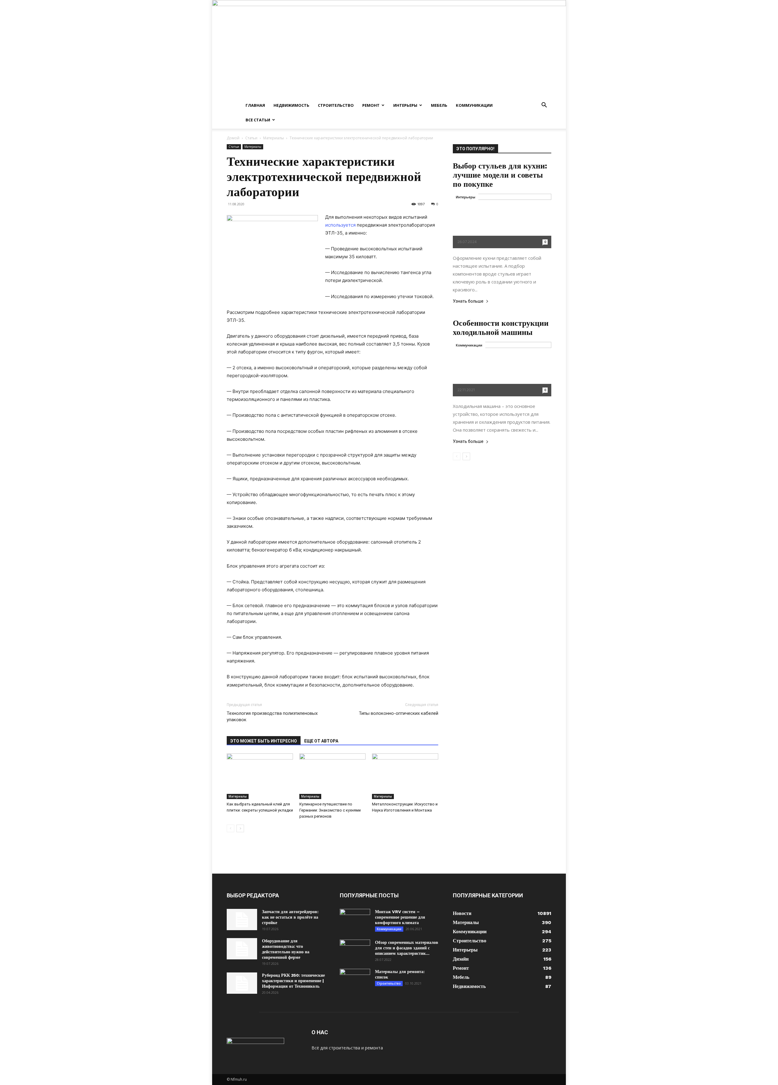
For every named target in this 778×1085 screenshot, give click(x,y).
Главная (255, 105)
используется (340, 225)
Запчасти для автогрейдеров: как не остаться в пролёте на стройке (290, 917)
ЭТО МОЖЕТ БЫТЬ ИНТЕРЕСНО (263, 741)
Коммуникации (474, 105)
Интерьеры (405, 105)
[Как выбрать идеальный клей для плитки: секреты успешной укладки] (260, 776)
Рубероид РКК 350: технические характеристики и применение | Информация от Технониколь (293, 981)
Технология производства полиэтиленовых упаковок (272, 716)
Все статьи (258, 120)
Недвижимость (291, 105)
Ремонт (371, 105)
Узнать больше (468, 301)
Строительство (336, 105)
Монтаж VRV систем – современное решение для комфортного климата (400, 917)
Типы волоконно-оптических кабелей (398, 713)
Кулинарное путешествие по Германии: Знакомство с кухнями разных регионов (330, 810)
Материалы (273, 138)
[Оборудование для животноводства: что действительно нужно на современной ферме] (242, 948)
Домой (233, 138)
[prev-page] (230, 828)
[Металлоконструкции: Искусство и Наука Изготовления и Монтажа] (405, 776)
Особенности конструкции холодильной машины (501, 327)
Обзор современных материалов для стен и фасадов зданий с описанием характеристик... (406, 948)
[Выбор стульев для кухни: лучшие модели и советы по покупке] (502, 221)
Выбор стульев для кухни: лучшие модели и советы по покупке (500, 175)
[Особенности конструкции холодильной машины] (502, 369)
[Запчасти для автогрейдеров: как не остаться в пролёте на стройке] (242, 919)
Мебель (439, 105)
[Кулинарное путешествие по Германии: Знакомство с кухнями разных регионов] (332, 776)
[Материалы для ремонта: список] (355, 979)
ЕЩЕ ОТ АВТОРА (321, 741)
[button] (544, 106)
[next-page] (240, 828)
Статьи (251, 138)
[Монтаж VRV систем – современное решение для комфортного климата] (355, 919)
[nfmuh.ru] (389, 49)
